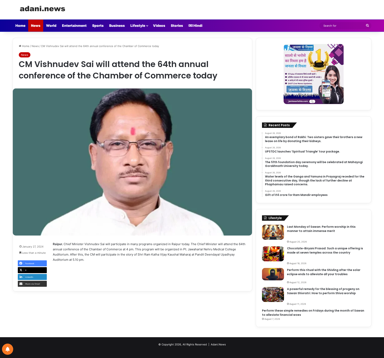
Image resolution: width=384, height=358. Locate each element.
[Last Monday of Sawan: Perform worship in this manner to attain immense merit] (273, 232)
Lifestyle (137, 26)
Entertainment (74, 26)
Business (117, 26)
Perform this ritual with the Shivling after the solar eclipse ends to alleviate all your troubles (323, 272)
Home (20, 26)
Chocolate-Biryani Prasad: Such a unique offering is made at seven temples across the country (325, 250)
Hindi (197, 26)
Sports (98, 26)
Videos (159, 26)
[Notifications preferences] (7, 349)
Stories (177, 26)
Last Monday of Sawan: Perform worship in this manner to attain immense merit (321, 229)
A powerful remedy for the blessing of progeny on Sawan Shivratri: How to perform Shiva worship (323, 291)
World (51, 26)
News (35, 26)
